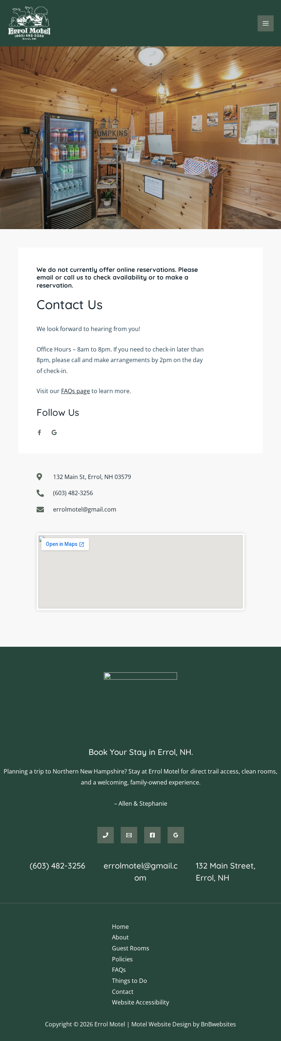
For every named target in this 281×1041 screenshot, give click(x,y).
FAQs (119, 970)
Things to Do (129, 981)
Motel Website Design (161, 1024)
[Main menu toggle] (266, 23)
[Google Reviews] (176, 835)
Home (120, 927)
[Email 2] (129, 835)
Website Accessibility (140, 1002)
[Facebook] (152, 835)
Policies (122, 959)
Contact (123, 992)
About (120, 937)
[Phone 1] (105, 835)
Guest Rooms (130, 948)
